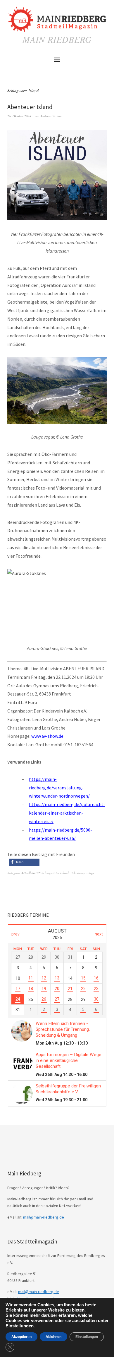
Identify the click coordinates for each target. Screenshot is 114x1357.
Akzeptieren (21, 1337)
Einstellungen (20, 1326)
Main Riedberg (57, 39)
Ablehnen (53, 1337)
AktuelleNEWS (31, 873)
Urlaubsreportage (82, 873)
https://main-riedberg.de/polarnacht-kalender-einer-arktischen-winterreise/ (67, 812)
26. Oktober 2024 (19, 116)
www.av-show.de (47, 736)
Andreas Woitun (51, 116)
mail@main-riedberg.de (43, 1217)
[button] (24, 862)
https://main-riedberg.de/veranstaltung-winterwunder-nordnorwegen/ (59, 787)
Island (64, 873)
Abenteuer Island (30, 107)
